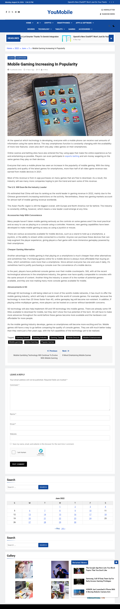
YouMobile (60, 12)
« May (57, 528)
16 (75, 514)
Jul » (63, 528)
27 (30, 522)
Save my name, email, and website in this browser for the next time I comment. (43, 444)
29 (60, 522)
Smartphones (63, 23)
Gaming (71, 29)
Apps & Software (84, 23)
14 (45, 514)
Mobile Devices (73, 337)
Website (13, 434)
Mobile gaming (15, 342)
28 (45, 522)
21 (45, 518)
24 (90, 518)
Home (28, 23)
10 (90, 511)
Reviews (31, 29)
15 (60, 514)
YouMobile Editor (16, 69)
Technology (43, 29)
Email (13, 424)
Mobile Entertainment (92, 337)
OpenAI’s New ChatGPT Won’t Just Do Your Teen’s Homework (87, 2)
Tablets (59, 29)
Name (13, 414)
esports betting (72, 156)
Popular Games (47, 342)
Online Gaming (31, 342)
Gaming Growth (22, 337)
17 (90, 514)
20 (30, 518)
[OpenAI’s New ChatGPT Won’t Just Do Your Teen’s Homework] (53, 39)
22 (60, 518)
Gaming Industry (40, 337)
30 (75, 522)
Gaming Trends (57, 337)
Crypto (47, 23)
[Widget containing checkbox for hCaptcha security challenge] (27, 452)
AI (38, 23)
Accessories (84, 29)
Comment (14, 385)
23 (75, 518)
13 (30, 514)
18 (105, 514)
